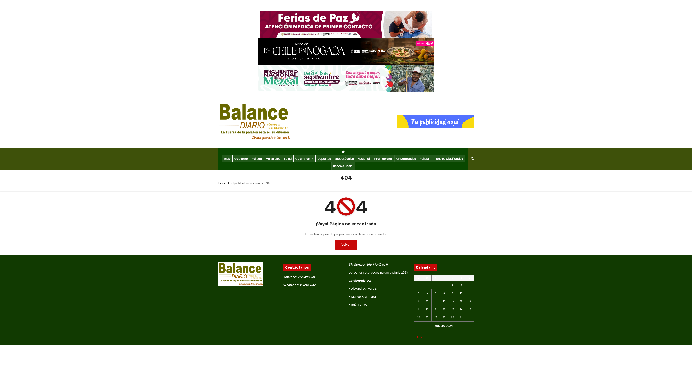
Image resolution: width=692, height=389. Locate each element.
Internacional (383, 159)
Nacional (364, 159)
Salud (288, 159)
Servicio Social (343, 166)
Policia (424, 159)
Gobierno (241, 159)
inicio (227, 159)
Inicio (221, 183)
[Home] (343, 151)
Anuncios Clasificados (447, 159)
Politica (257, 159)
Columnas (302, 159)
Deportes (324, 159)
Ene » (420, 337)
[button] (472, 159)
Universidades (406, 159)
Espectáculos (344, 159)
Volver (346, 245)
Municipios (273, 159)
